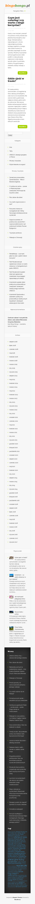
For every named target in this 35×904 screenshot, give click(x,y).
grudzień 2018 (13, 493)
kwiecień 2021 (13, 428)
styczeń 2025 (13, 372)
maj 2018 (12, 519)
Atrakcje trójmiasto (12, 831)
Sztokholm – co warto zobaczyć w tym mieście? (17, 577)
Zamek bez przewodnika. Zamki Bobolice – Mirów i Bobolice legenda (16, 180)
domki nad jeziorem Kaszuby (16, 833)
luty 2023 (12, 402)
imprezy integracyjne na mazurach (16, 839)
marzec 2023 (13, 398)
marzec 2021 (13, 432)
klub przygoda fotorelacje (15, 843)
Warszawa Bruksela (14, 863)
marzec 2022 (13, 410)
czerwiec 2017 (13, 538)
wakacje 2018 (21, 858)
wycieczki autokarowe (12, 867)
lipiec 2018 (12, 512)
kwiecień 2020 (13, 470)
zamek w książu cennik (15, 880)
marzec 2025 (13, 364)
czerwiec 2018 (13, 515)
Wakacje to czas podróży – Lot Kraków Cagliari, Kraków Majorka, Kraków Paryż (17, 718)
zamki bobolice (16, 885)
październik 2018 (14, 500)
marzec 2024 (13, 387)
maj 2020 (12, 466)
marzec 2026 (13, 360)
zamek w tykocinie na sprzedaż (16, 883)
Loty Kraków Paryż (21, 847)
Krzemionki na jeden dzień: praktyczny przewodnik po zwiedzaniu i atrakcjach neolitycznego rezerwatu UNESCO (17, 286)
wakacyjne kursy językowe (16, 860)
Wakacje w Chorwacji (15, 237)
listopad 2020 (13, 447)
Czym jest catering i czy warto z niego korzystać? (16, 21)
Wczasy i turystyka (15, 161)
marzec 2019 (13, 481)
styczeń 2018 (13, 534)
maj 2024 (12, 379)
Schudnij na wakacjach (16, 809)
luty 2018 (12, 531)
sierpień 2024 (13, 376)
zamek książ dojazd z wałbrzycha (15, 873)
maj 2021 (12, 425)
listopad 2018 (13, 496)
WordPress (17, 899)
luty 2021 (12, 436)
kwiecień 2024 (13, 383)
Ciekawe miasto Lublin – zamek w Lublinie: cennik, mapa (16, 749)
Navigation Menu (18, 11)
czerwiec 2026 (13, 349)
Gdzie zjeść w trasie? (16, 79)
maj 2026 (12, 353)
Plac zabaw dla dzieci (15, 197)
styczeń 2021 (13, 440)
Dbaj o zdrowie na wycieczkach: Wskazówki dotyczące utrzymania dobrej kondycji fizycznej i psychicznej (18, 793)
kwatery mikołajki (16, 845)
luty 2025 (12, 368)
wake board (21, 862)
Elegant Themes (17, 897)
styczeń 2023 (13, 406)
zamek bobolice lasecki (13, 870)
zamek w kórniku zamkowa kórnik (20, 880)
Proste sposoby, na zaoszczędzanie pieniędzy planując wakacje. (17, 685)
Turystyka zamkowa (15, 233)
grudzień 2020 (13, 444)
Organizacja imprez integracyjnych (17, 852)
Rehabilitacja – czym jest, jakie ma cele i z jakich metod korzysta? (18, 256)
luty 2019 (12, 485)
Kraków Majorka (17, 844)
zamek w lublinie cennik (13, 882)
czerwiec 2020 (13, 462)
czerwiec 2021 (13, 421)
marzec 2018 (13, 527)
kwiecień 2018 (13, 523)
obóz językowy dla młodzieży (14, 851)
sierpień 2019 (13, 478)
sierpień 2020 (13, 459)
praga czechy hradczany (16, 855)
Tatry (10, 151)
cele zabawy (17, 833)
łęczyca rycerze (21, 886)
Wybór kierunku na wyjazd (17, 164)
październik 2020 (14, 451)
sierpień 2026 (13, 341)
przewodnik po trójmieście (17, 856)
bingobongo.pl (18, 28)
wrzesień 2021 (13, 417)
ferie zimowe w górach (16, 835)
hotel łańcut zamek (20, 837)
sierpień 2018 (13, 508)
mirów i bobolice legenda (16, 848)
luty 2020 (12, 474)
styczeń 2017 (13, 542)
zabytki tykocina (23, 868)
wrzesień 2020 (13, 455)
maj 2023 (12, 391)
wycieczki (21, 865)
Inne (10, 147)
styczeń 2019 (13, 489)
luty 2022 (12, 413)
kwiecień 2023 (13, 394)
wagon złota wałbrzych (13, 857)
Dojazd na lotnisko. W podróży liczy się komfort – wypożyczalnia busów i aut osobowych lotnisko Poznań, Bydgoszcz (18, 224)
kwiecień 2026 (13, 357)
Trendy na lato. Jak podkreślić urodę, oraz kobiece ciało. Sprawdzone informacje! (18, 734)
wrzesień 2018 (13, 504)
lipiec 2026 (12, 345)
